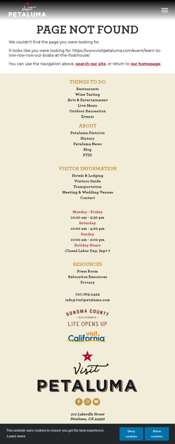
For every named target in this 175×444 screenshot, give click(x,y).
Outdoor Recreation (87, 111)
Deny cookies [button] (131, 433)
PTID (87, 155)
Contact (87, 198)
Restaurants (87, 89)
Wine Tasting (87, 95)
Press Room (87, 271)
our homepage (145, 64)
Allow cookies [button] (157, 433)
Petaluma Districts (87, 133)
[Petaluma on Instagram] (87, 401)
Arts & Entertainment (87, 100)
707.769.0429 (87, 294)
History (87, 139)
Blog (87, 150)
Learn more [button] (16, 436)
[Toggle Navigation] (165, 10)
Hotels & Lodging (87, 176)
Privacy (87, 282)
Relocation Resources (87, 277)
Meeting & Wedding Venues (87, 192)
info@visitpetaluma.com (87, 300)
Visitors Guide (87, 181)
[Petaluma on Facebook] (79, 401)
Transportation (87, 187)
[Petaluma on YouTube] (96, 401)
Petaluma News (87, 144)
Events (87, 117)
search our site (91, 64)
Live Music (87, 106)
